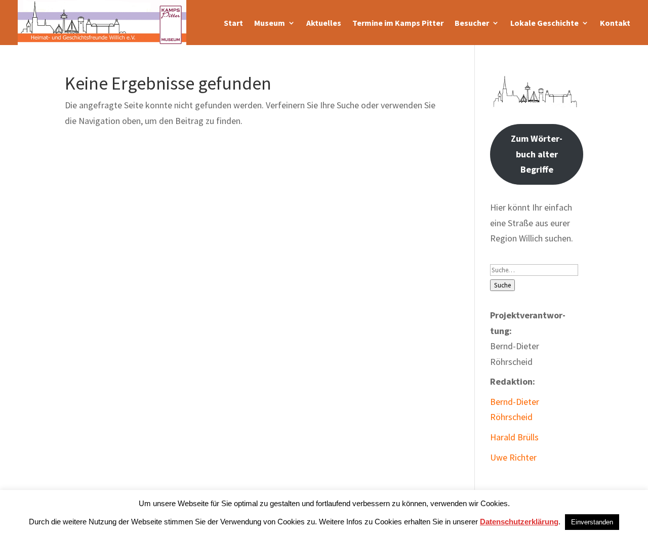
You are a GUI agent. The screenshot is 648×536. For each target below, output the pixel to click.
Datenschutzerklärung (519, 521)
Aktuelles (323, 23)
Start (233, 23)
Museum (269, 23)
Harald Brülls (514, 437)
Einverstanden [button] (592, 522)
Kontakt (615, 23)
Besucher (472, 23)
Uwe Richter (513, 457)
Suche (502, 285)
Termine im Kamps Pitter (397, 23)
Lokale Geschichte (544, 23)
